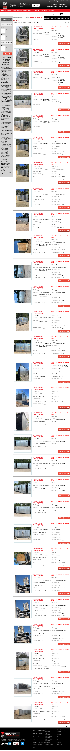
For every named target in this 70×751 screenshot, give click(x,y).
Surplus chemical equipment (49, 733)
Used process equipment (48, 740)
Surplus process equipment (61, 733)
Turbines (35, 740)
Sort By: (23, 22)
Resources (59, 744)
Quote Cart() (64, 1)
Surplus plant (41, 730)
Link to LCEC (60, 742)
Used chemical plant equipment (62, 730)
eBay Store (34, 746)
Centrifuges (47, 742)
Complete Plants (49, 744)
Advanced (66, 14)
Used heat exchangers (62, 740)
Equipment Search (23, 17)
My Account (51, 1)
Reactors (35, 736)
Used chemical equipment (48, 737)
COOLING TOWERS (36, 17)
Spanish (35, 744)
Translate (36, 5)
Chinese (40, 744)
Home (45, 1)
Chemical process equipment (49, 730)
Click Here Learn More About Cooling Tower (56, 18)
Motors (39, 740)
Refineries (40, 733)
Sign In (58, 1)
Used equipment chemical (63, 736)
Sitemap (35, 742)
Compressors (41, 736)
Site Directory (41, 742)
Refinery (35, 733)
